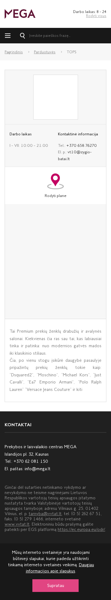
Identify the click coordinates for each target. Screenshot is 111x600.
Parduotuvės (45, 52)
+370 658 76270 (81, 145)
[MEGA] (20, 13)
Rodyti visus (96, 16)
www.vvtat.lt (17, 524)
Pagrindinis (14, 52)
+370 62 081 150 (31, 461)
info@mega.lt (38, 468)
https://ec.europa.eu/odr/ (81, 529)
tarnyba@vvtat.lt (45, 513)
